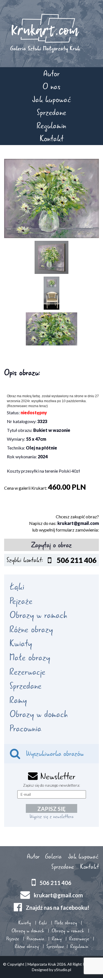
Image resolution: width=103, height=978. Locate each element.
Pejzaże (21, 601)
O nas (51, 86)
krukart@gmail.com (78, 523)
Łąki (17, 587)
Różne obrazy (31, 629)
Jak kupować (51, 99)
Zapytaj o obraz (51, 545)
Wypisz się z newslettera (52, 816)
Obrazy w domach (39, 714)
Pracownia (25, 728)
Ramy (18, 700)
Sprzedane (51, 112)
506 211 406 (55, 882)
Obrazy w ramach (38, 615)
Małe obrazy (30, 657)
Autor (51, 74)
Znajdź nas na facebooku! (57, 907)
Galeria (53, 856)
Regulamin (51, 126)
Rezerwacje (27, 672)
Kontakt (51, 139)
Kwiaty (21, 643)
